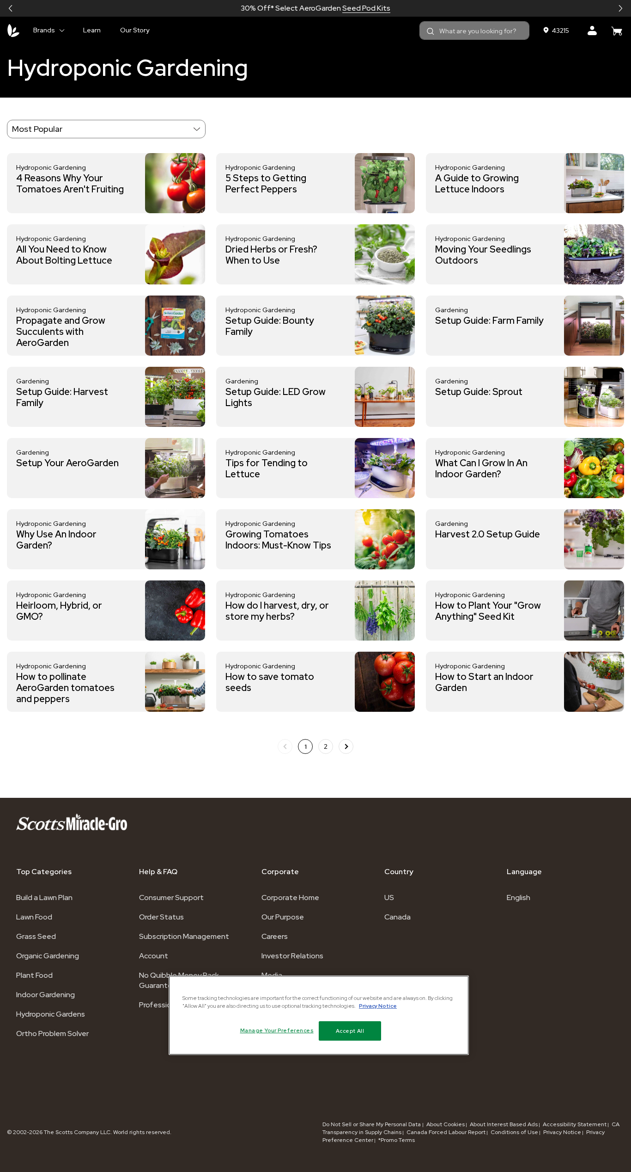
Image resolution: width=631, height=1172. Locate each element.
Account (153, 956)
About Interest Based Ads (504, 1124)
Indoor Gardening (45, 994)
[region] (319, 1015)
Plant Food (34, 975)
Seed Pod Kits (366, 8)
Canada (397, 917)
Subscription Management (184, 936)
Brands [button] (44, 30)
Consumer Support (171, 897)
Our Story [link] (134, 30)
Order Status (161, 917)
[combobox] (474, 30)
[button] (10, 8)
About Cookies (445, 1124)
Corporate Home (290, 897)
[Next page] (346, 746)
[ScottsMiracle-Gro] (13, 30)
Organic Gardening (47, 956)
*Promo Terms (396, 1140)
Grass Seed (36, 936)
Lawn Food (34, 917)
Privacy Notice (562, 1132)
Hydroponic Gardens (50, 1014)
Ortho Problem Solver (52, 1033)
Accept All (350, 1030)
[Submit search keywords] (430, 31)
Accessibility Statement (575, 1124)
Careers (274, 936)
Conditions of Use (514, 1132)
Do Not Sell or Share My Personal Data (372, 1124)
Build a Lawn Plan (44, 897)
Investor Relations (292, 956)
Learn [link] (92, 30)
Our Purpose (282, 917)
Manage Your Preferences (277, 1030)
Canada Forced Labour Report (446, 1132)
